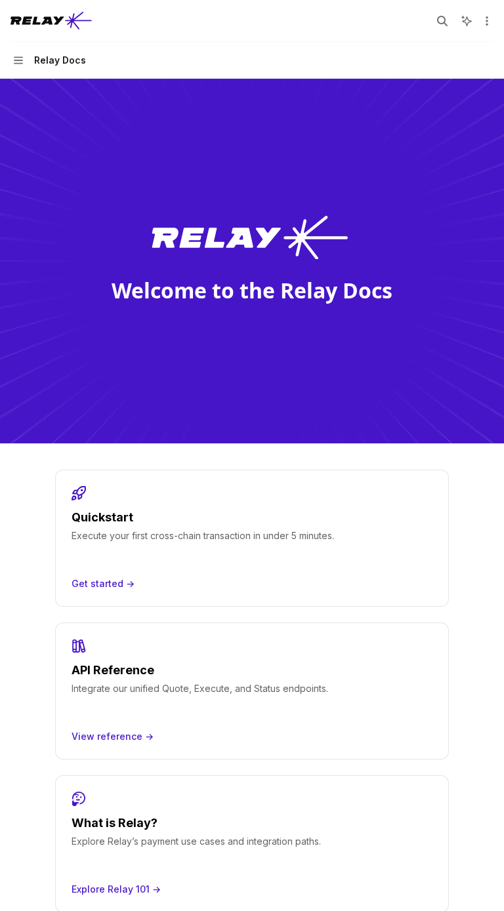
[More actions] (487, 21)
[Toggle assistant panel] (466, 21)
